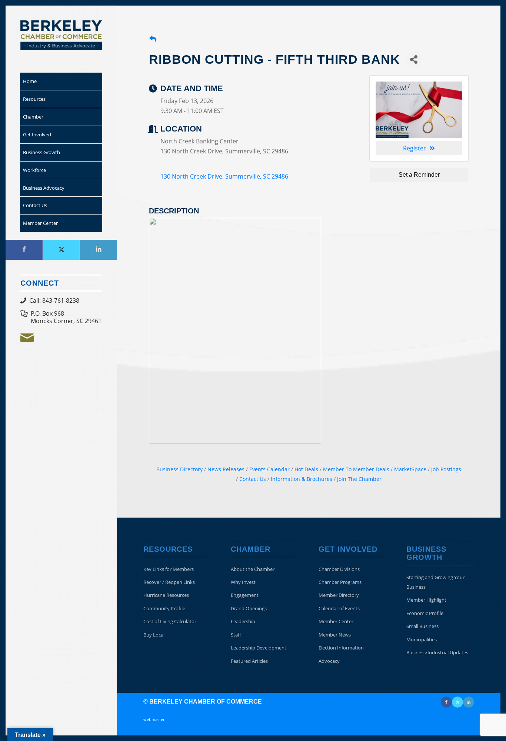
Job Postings (446, 469)
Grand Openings (249, 608)
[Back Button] (152, 39)
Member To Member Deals (356, 469)
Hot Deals (306, 469)
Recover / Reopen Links (169, 582)
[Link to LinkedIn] (98, 250)
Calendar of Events (339, 608)
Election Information (341, 647)
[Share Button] (414, 59)
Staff (236, 634)
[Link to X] (61, 250)
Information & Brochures (301, 478)
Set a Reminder (419, 175)
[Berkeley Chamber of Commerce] (61, 35)
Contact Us (252, 478)
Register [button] (414, 148)
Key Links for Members (168, 569)
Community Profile (164, 608)
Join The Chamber (359, 478)
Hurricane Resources (166, 595)
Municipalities (421, 639)
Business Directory (179, 469)
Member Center (336, 621)
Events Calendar (269, 469)
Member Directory (339, 595)
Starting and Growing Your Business (435, 582)
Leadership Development (258, 647)
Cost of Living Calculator (169, 621)
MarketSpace (410, 469)
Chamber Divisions (339, 569)
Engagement (245, 595)
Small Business (422, 626)
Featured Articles (249, 661)
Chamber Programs (340, 582)
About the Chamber (252, 569)
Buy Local (153, 634)
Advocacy (329, 661)
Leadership (243, 621)
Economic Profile (424, 613)
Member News (335, 634)
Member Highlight (426, 600)
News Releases (225, 469)
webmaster (153, 719)
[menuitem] (61, 81)
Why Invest (243, 582)
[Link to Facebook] (24, 250)
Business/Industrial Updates (437, 652)
